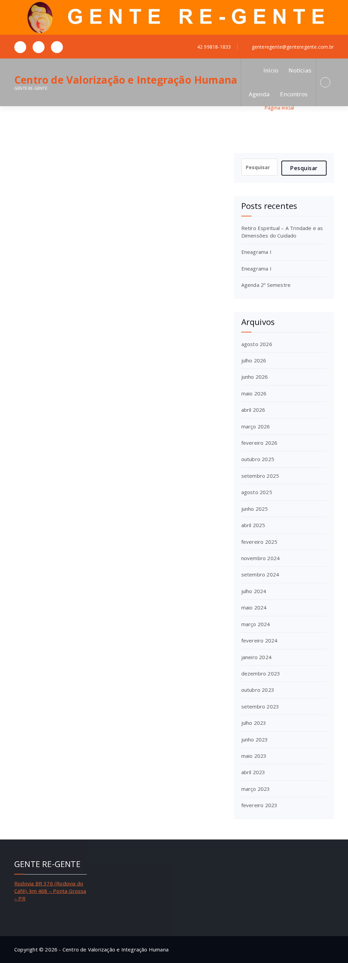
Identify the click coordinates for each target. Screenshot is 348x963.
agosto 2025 (256, 492)
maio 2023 (254, 755)
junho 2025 (254, 508)
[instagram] (39, 47)
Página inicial (279, 107)
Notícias (300, 70)
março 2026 (255, 426)
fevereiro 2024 (259, 640)
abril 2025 (253, 525)
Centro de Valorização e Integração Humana (125, 80)
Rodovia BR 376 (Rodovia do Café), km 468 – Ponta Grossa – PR (50, 891)
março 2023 (255, 788)
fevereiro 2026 (259, 442)
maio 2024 (254, 607)
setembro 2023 (260, 706)
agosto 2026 (256, 344)
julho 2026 (253, 360)
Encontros (294, 94)
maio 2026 (254, 393)
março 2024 (255, 624)
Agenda (259, 94)
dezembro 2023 (260, 673)
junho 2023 (254, 739)
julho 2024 (253, 591)
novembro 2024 (260, 558)
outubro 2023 (257, 689)
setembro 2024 (260, 574)
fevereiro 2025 (259, 541)
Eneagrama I (256, 251)
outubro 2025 (257, 459)
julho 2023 (253, 722)
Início (270, 70)
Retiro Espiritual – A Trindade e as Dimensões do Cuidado (282, 232)
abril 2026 (253, 409)
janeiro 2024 (256, 657)
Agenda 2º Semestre (266, 284)
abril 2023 (253, 772)
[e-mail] (57, 47)
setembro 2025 (260, 475)
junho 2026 (254, 376)
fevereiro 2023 (259, 805)
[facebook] (20, 47)
